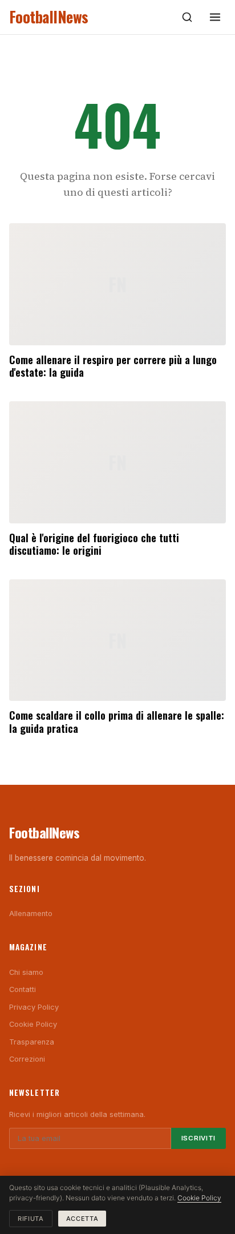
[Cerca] (187, 17)
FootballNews (48, 17)
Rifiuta (31, 1219)
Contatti (22, 989)
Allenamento (30, 913)
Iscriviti (198, 1138)
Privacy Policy (34, 1007)
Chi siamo (26, 972)
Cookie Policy (33, 1024)
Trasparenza (31, 1042)
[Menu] (215, 17)
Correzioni (27, 1059)
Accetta (82, 1219)
